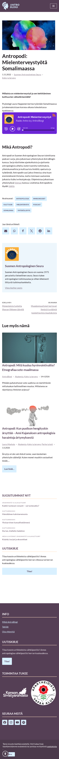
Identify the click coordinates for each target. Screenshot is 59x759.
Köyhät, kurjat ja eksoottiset (14, 539)
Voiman (18, 182)
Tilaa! (29, 571)
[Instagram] (11, 722)
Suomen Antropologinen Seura (27, 74)
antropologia (22, 199)
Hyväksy (9, 754)
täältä (11, 186)
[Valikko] (53, 6)
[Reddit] (40, 230)
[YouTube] (17, 722)
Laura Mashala (8, 444)
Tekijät (5, 627)
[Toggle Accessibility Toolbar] (5, 754)
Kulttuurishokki (8, 511)
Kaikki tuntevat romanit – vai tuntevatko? (20, 506)
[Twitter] (31, 230)
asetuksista (52, 746)
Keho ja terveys (9, 78)
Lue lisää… (8, 469)
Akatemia (19, 376)
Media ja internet (9, 536)
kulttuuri (8, 204)
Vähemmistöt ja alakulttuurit (14, 503)
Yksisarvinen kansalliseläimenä (16, 522)
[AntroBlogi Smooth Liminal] (10, 6)
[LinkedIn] (48, 230)
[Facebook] (22, 230)
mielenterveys (23, 204)
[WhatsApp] (14, 230)
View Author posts (13, 288)
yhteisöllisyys (24, 210)
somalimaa (8, 210)
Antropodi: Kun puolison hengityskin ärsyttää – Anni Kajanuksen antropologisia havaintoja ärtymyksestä (28, 433)
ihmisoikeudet (39, 199)
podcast (37, 204)
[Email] (5, 230)
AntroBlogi (7, 376)
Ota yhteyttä (8, 631)
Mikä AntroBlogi (10, 622)
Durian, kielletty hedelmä (13, 531)
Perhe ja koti (47, 444)
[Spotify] (23, 722)
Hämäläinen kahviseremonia (14, 514)
